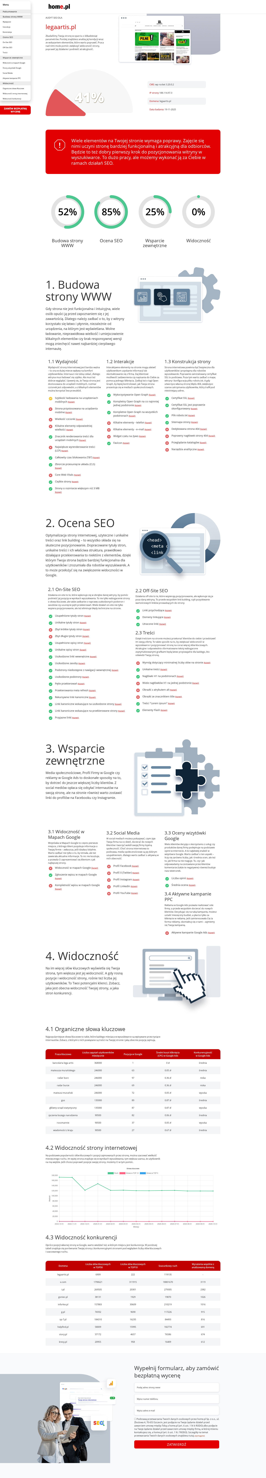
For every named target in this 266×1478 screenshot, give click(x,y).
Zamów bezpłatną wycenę (15, 110)
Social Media (8, 73)
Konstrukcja (7, 32)
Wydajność (7, 22)
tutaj (191, 1435)
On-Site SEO (7, 42)
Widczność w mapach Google (14, 63)
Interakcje (6, 27)
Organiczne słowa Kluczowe (13, 88)
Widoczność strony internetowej (15, 93)
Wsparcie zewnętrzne (13, 57)
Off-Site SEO (7, 47)
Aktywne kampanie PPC (12, 78)
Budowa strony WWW (13, 16)
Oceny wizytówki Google (12, 68)
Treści (5, 52)
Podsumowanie (10, 11)
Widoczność (8, 83)
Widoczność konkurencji (12, 99)
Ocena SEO (8, 37)
